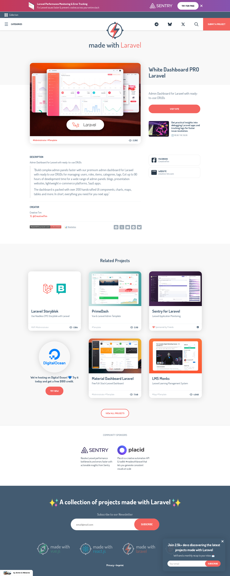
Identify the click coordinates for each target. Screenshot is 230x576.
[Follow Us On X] (183, 24)
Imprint (120, 565)
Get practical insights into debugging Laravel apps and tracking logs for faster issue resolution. (185, 126)
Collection (13, 14)
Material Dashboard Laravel (113, 378)
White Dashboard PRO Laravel (174, 72)
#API (33, 327)
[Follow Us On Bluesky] (169, 24)
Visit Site (174, 108)
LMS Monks (161, 378)
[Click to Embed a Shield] (45, 226)
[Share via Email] (127, 227)
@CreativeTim (39, 216)
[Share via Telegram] (133, 227)
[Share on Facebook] (116, 227)
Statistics (72, 226)
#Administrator (40, 140)
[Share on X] (122, 227)
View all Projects (115, 413)
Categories (16, 24)
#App (154, 394)
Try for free (188, 5)
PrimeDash (100, 311)
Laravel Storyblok (44, 311)
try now (54, 390)
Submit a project (216, 24)
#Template (52, 140)
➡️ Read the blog (179, 135)
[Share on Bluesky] (139, 227)
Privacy (110, 565)
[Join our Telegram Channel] (156, 24)
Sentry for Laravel (166, 311)
